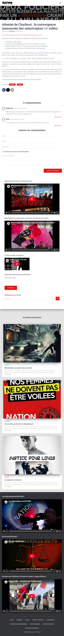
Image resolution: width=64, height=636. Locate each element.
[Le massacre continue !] (32, 455)
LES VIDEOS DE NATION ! (48, 624)
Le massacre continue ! (13, 480)
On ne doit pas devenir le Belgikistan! (18, 424)
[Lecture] (7, 213)
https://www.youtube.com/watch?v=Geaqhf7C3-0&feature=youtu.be (22, 35)
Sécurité (20, 84)
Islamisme (12, 84)
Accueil (12, 620)
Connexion (19, 620)
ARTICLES (27, 620)
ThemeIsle (38, 632)
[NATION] (8, 3)
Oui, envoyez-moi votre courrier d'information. (16, 151)
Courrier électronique (10, 277)
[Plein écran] (57, 213)
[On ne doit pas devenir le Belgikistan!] (32, 399)
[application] (32, 199)
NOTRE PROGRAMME (35, 624)
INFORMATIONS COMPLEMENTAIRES (18, 624)
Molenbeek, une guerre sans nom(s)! (18, 368)
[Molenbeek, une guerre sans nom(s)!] (32, 343)
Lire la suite (8, 374)
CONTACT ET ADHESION (38, 620)
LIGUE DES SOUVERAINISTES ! (32, 628)
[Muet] (55, 213)
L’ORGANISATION (50, 620)
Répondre (58, 117)
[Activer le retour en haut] (61, 633)
